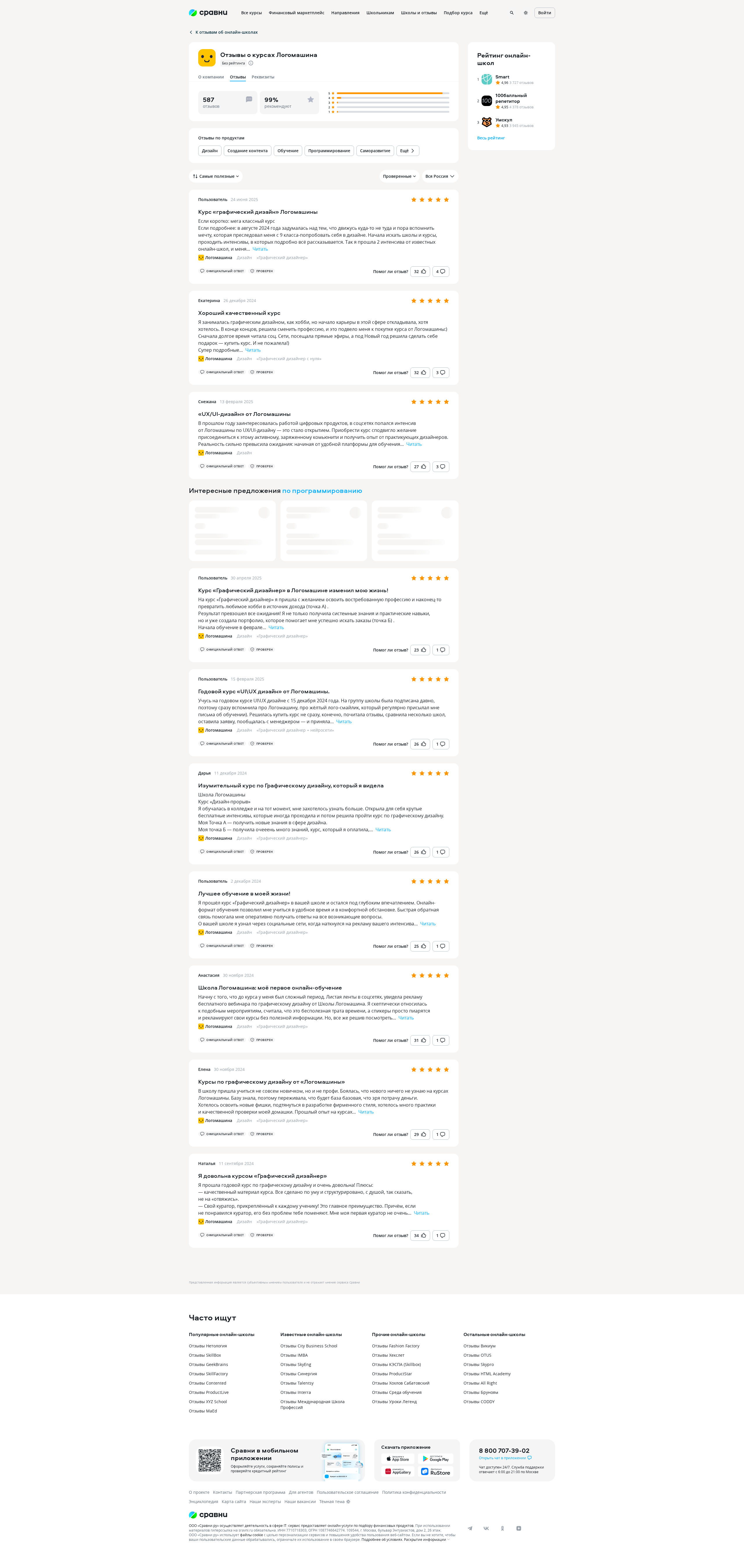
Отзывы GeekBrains (208, 1364)
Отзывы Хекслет (388, 1355)
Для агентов (301, 1492)
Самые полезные (217, 176)
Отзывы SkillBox (205, 1355)
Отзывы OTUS (477, 1355)
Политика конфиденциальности (414, 1492)
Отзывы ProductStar (392, 1373)
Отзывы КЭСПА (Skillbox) (396, 1364)
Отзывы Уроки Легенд (394, 1401)
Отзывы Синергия (298, 1373)
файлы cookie (251, 1534)
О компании (211, 77)
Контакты (222, 1492)
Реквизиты (263, 77)
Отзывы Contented (207, 1383)
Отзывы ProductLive (209, 1392)
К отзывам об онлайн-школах (227, 32)
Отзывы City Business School (308, 1346)
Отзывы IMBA (294, 1355)
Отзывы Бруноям (481, 1392)
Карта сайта (234, 1501)
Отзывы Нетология (208, 1346)
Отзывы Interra (295, 1392)
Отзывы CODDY (479, 1401)
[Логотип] (323, 1514)
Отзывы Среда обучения (397, 1392)
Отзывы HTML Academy (487, 1373)
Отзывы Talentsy (297, 1383)
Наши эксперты (265, 1501)
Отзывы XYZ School (208, 1401)
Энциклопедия (203, 1501)
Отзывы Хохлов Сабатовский (401, 1383)
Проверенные (397, 176)
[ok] (502, 1528)
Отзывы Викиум (480, 1346)
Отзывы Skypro (479, 1364)
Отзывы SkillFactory (208, 1373)
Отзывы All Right (480, 1383)
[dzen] (519, 1528)
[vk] (486, 1528)
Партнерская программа (260, 1492)
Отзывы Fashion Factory (395, 1346)
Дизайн (244, 257)
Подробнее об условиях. (382, 1539)
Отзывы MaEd (203, 1411)
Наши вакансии (300, 1501)
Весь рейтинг (491, 138)
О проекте (199, 1492)
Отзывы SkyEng (295, 1364)
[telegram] (470, 1528)
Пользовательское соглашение (348, 1492)
